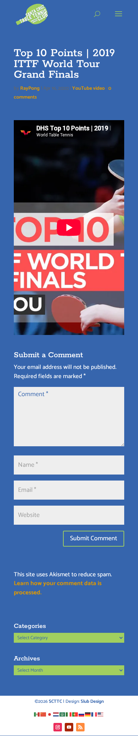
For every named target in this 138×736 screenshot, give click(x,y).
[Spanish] (37, 714)
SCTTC (55, 701)
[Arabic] (62, 714)
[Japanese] (50, 714)
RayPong (30, 88)
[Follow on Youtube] (69, 727)
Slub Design (92, 701)
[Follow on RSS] (80, 727)
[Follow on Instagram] (57, 727)
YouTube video (88, 88)
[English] (101, 714)
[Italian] (69, 714)
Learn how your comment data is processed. (58, 587)
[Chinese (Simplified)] (43, 714)
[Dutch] (56, 714)
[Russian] (82, 714)
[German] (88, 714)
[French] (94, 714)
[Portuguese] (75, 714)
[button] (118, 18)
